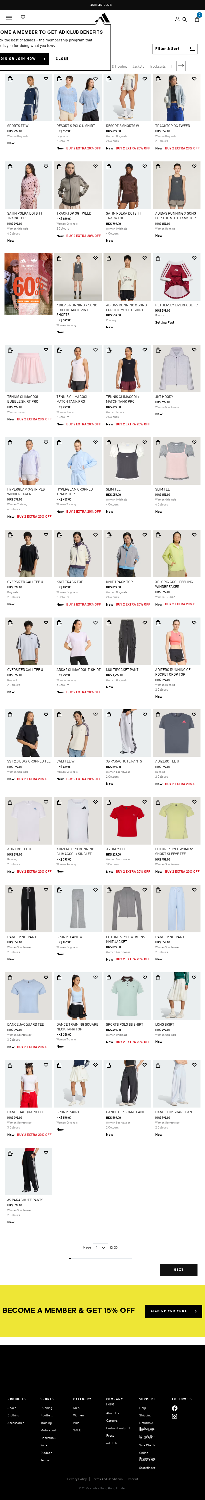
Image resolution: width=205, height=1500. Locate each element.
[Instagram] (174, 1416)
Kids (76, 1423)
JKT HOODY (164, 397)
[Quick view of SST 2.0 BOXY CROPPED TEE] (10, 715)
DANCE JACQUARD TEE (25, 1024)
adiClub (111, 1443)
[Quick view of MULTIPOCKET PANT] (109, 623)
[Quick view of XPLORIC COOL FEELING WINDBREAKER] (158, 535)
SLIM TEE (113, 489)
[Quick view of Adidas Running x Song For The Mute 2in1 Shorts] (59, 258)
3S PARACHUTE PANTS (124, 761)
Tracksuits (157, 66)
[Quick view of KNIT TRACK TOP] (59, 535)
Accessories (16, 1423)
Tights (176, 66)
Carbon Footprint (118, 1428)
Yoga (43, 1445)
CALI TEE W (65, 761)
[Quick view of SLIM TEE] (109, 443)
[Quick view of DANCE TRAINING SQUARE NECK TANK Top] (59, 978)
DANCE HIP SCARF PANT (125, 1112)
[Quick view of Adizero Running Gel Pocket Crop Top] (158, 623)
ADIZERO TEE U (167, 761)
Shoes (12, 1408)
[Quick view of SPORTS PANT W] (59, 890)
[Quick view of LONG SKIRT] (158, 978)
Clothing (13, 1415)
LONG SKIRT (164, 1024)
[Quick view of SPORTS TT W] (10, 79)
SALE (77, 1430)
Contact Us (146, 1460)
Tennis (45, 1460)
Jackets (138, 66)
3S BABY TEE (116, 849)
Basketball (48, 1438)
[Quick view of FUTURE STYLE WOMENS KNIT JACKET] (109, 890)
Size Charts (147, 1445)
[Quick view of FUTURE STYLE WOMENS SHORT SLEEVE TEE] (158, 802)
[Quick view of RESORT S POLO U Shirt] (59, 79)
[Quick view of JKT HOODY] (158, 350)
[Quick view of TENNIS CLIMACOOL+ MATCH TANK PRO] (59, 350)
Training (46, 1423)
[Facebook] (175, 1408)
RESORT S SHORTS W (122, 126)
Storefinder (147, 1468)
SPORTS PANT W (69, 937)
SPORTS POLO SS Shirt (124, 1024)
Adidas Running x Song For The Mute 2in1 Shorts (76, 310)
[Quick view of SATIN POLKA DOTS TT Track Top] (10, 167)
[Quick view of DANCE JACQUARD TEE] (10, 978)
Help (142, 1408)
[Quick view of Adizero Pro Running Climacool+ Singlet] (59, 802)
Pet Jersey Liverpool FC (176, 305)
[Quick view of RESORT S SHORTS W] (109, 79)
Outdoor (46, 1453)
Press (110, 1435)
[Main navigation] (9, 18)
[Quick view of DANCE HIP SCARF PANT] (109, 1065)
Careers (112, 1420)
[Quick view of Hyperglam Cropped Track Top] (59, 443)
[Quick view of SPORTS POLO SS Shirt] (109, 978)
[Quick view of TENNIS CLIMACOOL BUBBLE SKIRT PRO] (10, 350)
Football (46, 1415)
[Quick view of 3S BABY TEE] (109, 802)
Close (62, 59)
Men (76, 1408)
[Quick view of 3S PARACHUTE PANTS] (109, 715)
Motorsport (48, 1430)
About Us (112, 1413)
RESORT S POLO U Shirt (75, 126)
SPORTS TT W (17, 126)
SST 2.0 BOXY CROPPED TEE (28, 761)
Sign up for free (169, 1311)
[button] (46, 78)
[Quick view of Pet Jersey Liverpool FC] (158, 258)
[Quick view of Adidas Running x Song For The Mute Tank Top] (158, 167)
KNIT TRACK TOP (69, 582)
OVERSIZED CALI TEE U (25, 582)
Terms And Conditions (107, 1479)
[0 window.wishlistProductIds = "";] (23, 17)
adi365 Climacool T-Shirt (78, 670)
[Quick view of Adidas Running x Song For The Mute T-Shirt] (109, 258)
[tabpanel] (103, 678)
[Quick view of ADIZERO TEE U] (158, 715)
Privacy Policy (77, 1479)
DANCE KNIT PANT (21, 937)
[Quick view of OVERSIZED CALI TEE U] (10, 535)
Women (78, 1415)
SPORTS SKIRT (68, 1112)
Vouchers (145, 1438)
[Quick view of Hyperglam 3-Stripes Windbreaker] (10, 443)
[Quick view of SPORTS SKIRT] (59, 1065)
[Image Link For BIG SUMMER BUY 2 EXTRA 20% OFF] (28, 284)
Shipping (145, 1415)
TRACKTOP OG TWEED (172, 126)
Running (46, 1408)
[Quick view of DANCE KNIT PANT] (10, 890)
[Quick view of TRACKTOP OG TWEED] (158, 79)
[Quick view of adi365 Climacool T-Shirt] (59, 623)
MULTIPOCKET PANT (122, 670)
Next (181, 66)
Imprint (133, 1479)
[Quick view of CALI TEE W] (59, 715)
